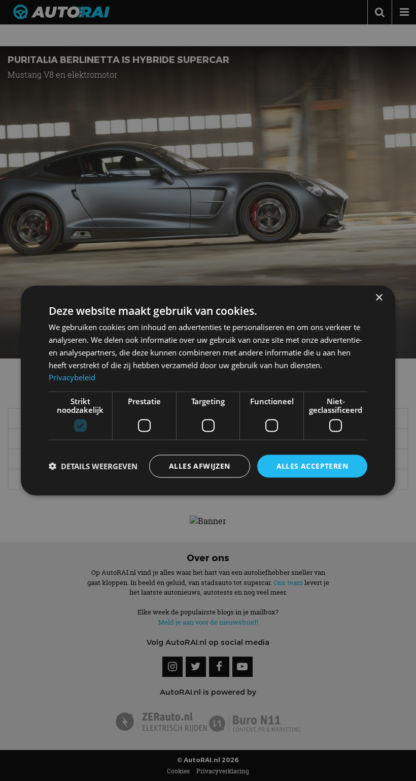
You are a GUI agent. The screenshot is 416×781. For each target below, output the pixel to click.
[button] (93, 466)
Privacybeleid (72, 377)
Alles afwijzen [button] (199, 466)
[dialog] (208, 391)
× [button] (379, 298)
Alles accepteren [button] (312, 466)
